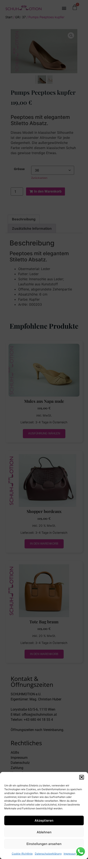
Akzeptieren (44, 820)
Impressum (70, 853)
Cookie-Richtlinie (22, 853)
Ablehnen (44, 832)
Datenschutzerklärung (48, 853)
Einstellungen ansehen (44, 844)
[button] (81, 777)
